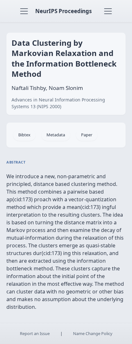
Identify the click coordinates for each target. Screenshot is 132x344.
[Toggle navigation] (24, 11)
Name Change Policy (92, 333)
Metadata (55, 135)
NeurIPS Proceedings (63, 11)
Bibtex (24, 135)
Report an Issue (35, 333)
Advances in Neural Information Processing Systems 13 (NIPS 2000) (58, 103)
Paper (86, 135)
